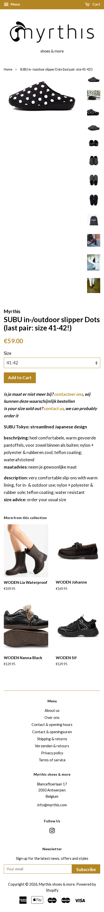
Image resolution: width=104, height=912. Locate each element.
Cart (96, 4)
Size (7, 353)
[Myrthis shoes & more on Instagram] (52, 831)
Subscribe (86, 869)
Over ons (52, 717)
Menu (15, 4)
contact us (54, 408)
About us (52, 710)
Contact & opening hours (52, 724)
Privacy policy (52, 753)
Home (8, 69)
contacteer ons (68, 394)
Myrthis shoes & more (57, 884)
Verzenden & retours (52, 746)
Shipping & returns (52, 739)
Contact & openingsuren (52, 732)
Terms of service (52, 760)
